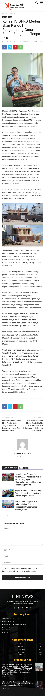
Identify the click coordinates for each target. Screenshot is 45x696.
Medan (12, 14)
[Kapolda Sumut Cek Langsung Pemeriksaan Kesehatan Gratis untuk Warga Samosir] (8, 493)
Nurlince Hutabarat (14, 42)
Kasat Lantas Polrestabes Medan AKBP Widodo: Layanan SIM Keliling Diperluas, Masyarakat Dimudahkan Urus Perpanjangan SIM (28, 479)
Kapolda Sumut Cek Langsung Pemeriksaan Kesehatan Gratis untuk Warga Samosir (28, 493)
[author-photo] (22, 450)
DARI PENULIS (24, 468)
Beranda (5, 14)
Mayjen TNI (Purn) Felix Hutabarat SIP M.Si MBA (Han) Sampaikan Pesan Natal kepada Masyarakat (17, 684)
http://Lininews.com (22, 457)
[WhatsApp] (20, 47)
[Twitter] (10, 47)
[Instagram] (18, 607)
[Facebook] (4, 47)
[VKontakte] (26, 607)
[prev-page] (3, 515)
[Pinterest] (15, 47)
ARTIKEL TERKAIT (10, 468)
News (10, 17)
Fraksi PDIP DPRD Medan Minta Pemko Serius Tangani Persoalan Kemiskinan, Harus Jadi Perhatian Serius (11, 425)
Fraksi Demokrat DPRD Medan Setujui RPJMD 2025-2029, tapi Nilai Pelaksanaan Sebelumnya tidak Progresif (33, 425)
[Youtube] (30, 607)
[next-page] (7, 515)
